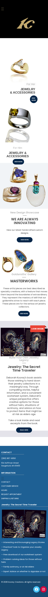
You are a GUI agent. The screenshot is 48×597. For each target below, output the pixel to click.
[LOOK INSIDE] (24, 342)
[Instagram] (43, 589)
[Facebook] (36, 589)
